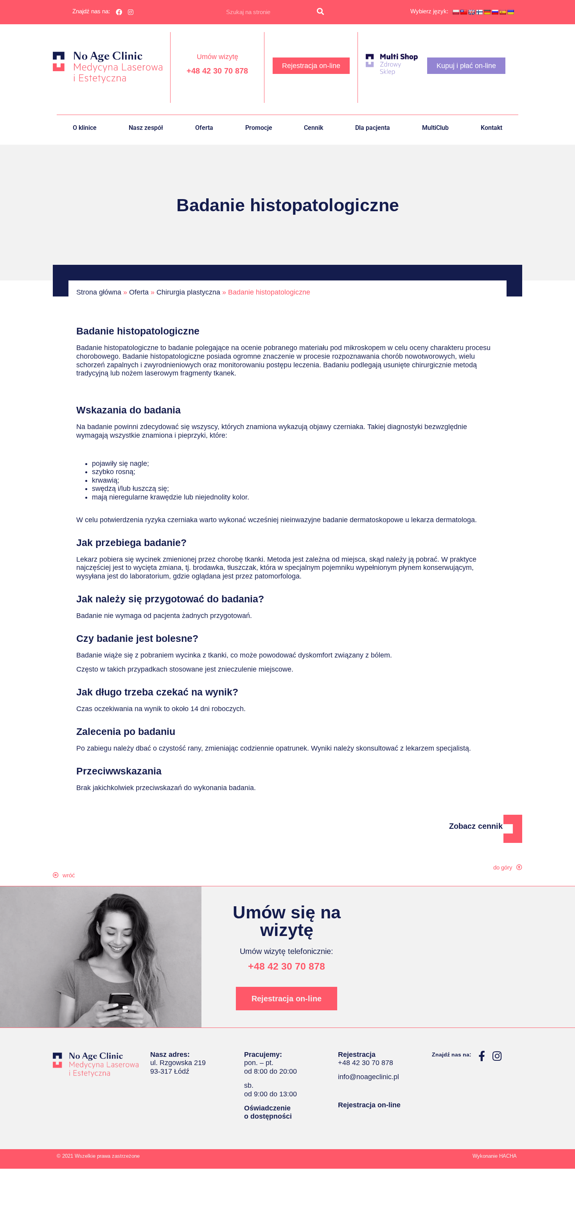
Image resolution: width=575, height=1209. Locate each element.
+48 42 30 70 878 (217, 70)
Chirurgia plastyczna (188, 292)
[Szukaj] (320, 12)
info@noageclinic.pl (368, 1077)
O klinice (85, 127)
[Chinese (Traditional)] (463, 12)
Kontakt (491, 127)
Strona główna (98, 292)
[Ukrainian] (510, 12)
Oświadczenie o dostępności (268, 1112)
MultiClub (435, 127)
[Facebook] (119, 12)
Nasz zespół (146, 127)
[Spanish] (502, 12)
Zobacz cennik (476, 826)
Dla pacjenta (372, 127)
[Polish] (455, 12)
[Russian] (494, 12)
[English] (471, 12)
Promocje (258, 127)
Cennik (313, 127)
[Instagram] (131, 12)
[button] (68, 875)
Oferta (204, 127)
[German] (487, 12)
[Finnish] (479, 12)
